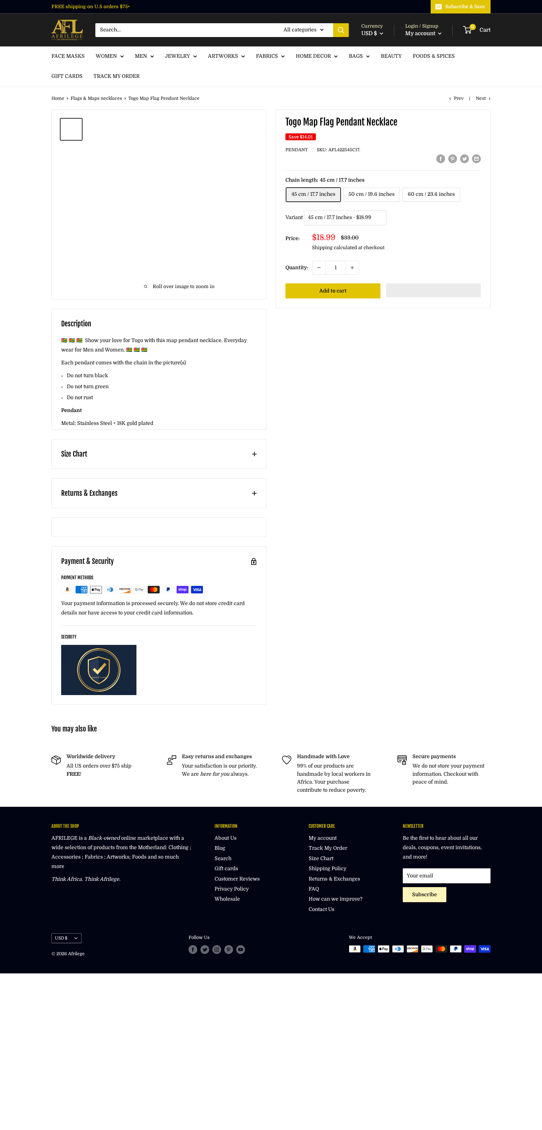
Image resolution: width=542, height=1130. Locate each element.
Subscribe (424, 894)
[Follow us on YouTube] (240, 949)
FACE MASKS (68, 56)
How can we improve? (336, 899)
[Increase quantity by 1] (352, 267)
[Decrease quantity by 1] (319, 267)
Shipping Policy (327, 868)
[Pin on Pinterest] (452, 158)
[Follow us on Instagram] (216, 949)
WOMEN (106, 56)
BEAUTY (391, 56)
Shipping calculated (334, 247)
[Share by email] (476, 158)
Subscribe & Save (465, 6)
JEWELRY (177, 56)
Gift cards (226, 868)
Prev (459, 98)
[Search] (341, 30)
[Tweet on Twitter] (464, 158)
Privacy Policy (232, 889)
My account (421, 33)
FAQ (314, 889)
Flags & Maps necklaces (96, 98)
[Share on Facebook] (440, 158)
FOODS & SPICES (434, 56)
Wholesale (227, 899)
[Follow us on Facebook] (193, 949)
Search (223, 858)
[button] (433, 290)
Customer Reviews (237, 879)
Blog (220, 848)
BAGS (356, 56)
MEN (141, 56)
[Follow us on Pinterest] (228, 949)
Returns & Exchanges (334, 879)
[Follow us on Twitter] (204, 949)
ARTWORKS (223, 56)
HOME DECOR (313, 56)
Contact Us (321, 909)
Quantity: (296, 267)
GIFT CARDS (66, 76)
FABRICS (267, 56)
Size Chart (321, 858)
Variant (294, 217)
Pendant (296, 149)
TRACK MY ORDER (116, 76)
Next (481, 98)
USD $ (61, 938)
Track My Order (328, 848)
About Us (225, 838)
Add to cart (333, 291)
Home (57, 98)
